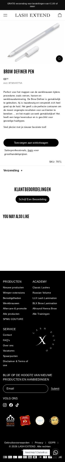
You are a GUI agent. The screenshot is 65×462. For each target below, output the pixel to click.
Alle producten (11, 313)
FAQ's (6, 340)
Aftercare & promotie (15, 308)
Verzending (11, 170)
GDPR (51, 442)
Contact (7, 334)
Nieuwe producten (13, 287)
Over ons (8, 345)
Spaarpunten (10, 356)
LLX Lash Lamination (45, 298)
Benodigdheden (12, 298)
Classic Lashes (41, 287)
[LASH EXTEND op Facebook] (11, 405)
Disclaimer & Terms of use (15, 363)
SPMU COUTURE (13, 319)
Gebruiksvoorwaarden (17, 442)
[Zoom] (59, 58)
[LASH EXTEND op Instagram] (5, 405)
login (30, 150)
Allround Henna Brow (45, 308)
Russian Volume (42, 292)
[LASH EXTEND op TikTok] (17, 405)
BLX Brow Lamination (45, 303)
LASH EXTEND (27, 446)
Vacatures (8, 350)
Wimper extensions (14, 292)
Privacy (39, 442)
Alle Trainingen (41, 313)
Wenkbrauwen (11, 303)
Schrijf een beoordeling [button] (32, 199)
